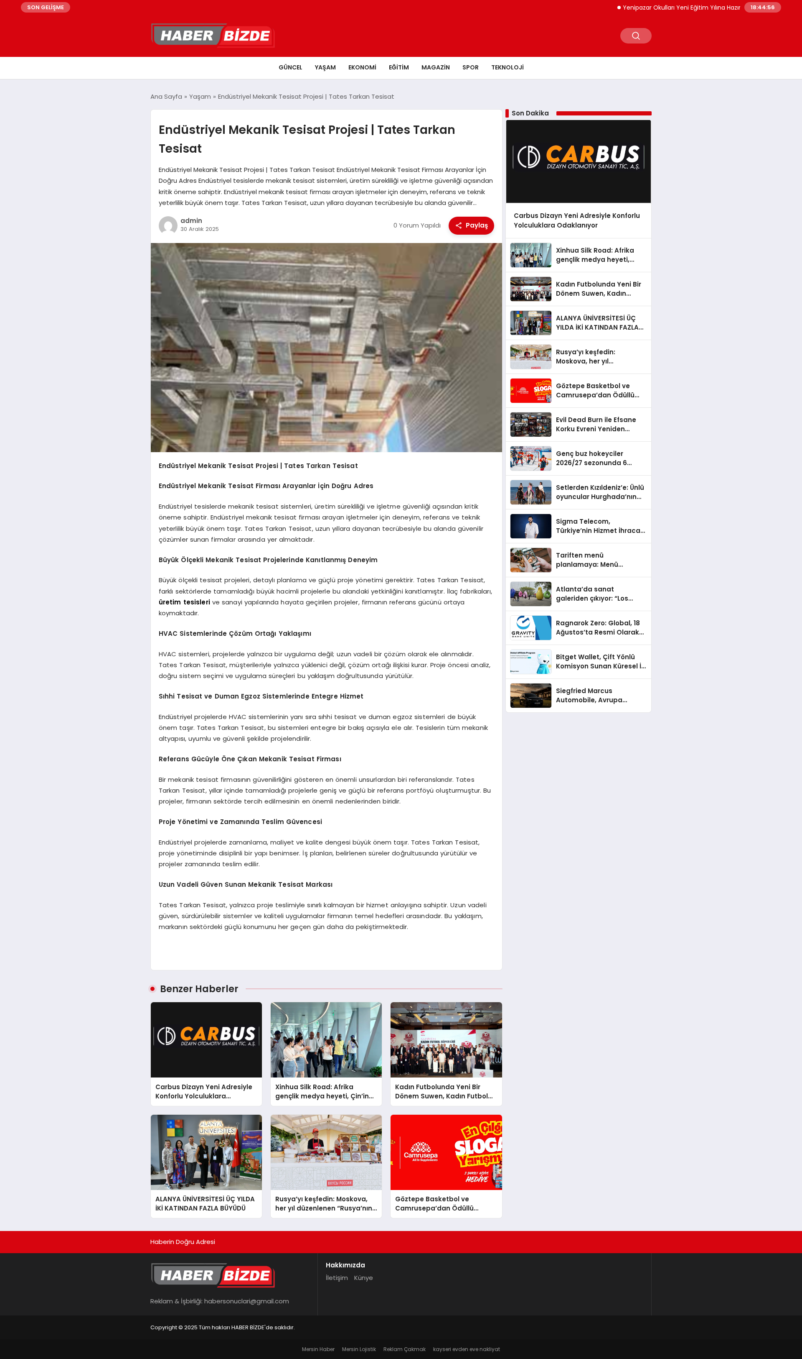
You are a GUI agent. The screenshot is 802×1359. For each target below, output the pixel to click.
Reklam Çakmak (404, 1349)
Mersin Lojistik (359, 1349)
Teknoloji (507, 67)
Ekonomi (362, 67)
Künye (363, 1277)
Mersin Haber (318, 1349)
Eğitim (399, 67)
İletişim (337, 1277)
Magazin (435, 67)
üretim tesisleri (184, 602)
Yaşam (325, 67)
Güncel (290, 67)
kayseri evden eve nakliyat (466, 1349)
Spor (470, 67)
